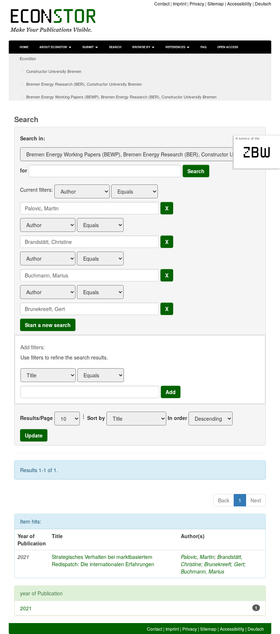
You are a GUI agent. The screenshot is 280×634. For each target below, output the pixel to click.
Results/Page (36, 417)
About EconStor (53, 47)
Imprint (179, 3)
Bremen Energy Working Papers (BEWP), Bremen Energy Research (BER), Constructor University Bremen (121, 97)
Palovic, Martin (197, 556)
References (176, 47)
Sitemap (215, 3)
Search (115, 47)
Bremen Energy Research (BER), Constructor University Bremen (84, 84)
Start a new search (48, 324)
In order (177, 417)
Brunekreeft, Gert (224, 564)
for (23, 170)
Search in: (32, 138)
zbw (257, 152)
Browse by (141, 47)
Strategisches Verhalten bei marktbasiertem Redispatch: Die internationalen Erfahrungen (103, 560)
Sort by (96, 417)
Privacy (197, 3)
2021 (26, 608)
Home (24, 47)
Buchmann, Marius (202, 571)
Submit (88, 47)
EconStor (28, 58)
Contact (162, 3)
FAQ (203, 47)
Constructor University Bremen (53, 71)
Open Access (227, 47)
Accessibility (239, 3)
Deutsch (263, 3)
